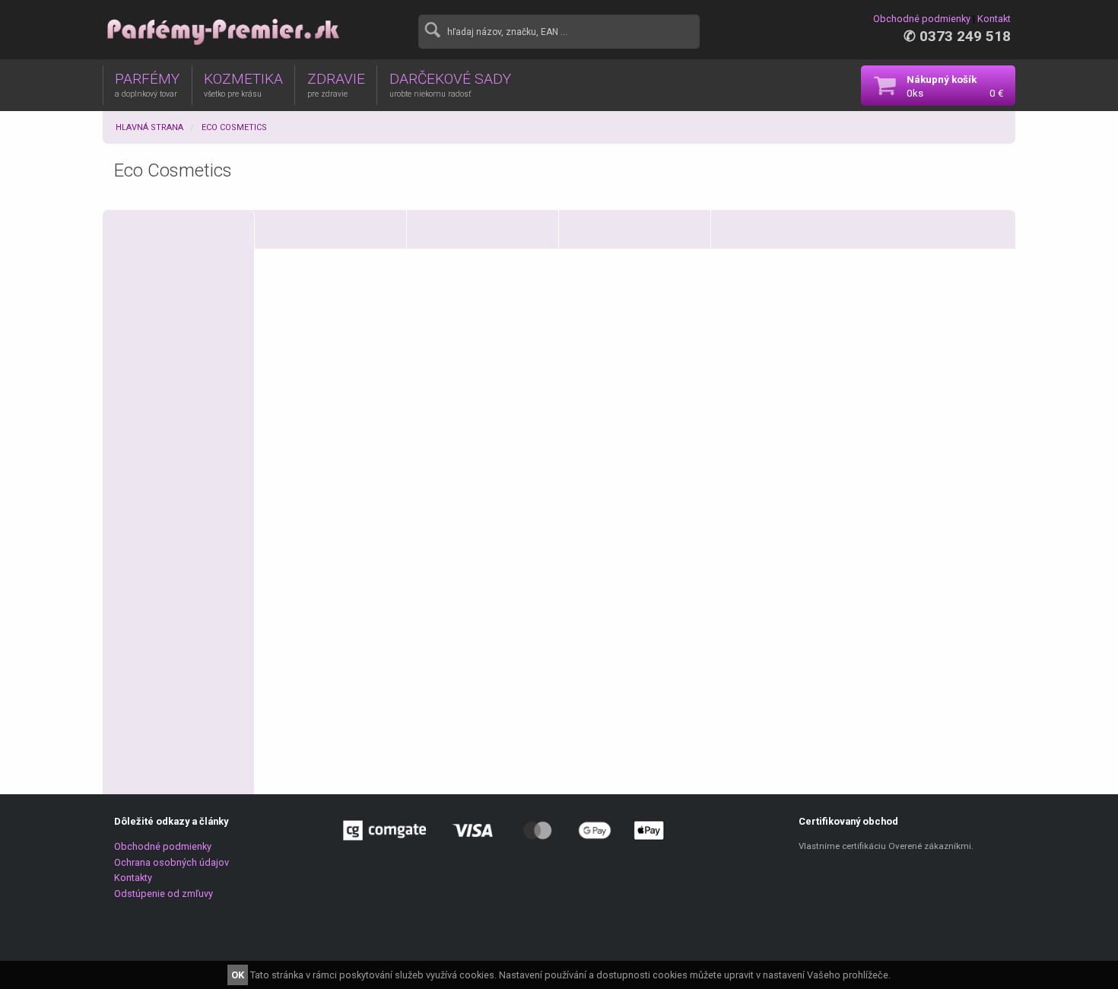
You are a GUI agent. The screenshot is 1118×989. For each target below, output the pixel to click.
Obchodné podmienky (921, 18)
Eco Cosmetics (234, 127)
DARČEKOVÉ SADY (450, 84)
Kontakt (994, 18)
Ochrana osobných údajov (171, 862)
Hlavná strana (149, 127)
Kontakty (133, 877)
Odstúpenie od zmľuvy (163, 893)
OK (237, 975)
